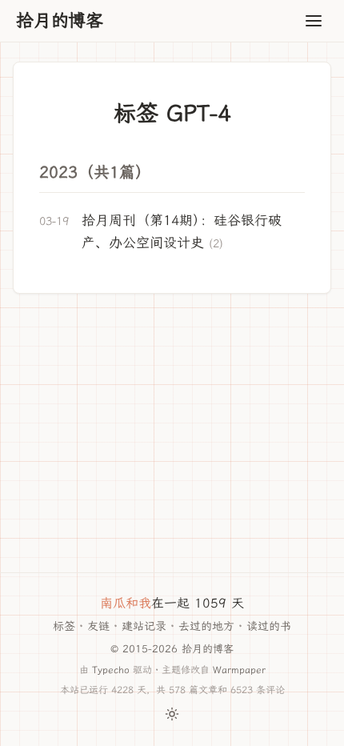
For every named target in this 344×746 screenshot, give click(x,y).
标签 (64, 626)
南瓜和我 (125, 603)
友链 (98, 626)
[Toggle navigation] (313, 21)
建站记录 (144, 626)
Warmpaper (239, 670)
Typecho (111, 670)
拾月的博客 (59, 20)
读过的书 (268, 626)
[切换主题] (172, 714)
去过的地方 (206, 626)
